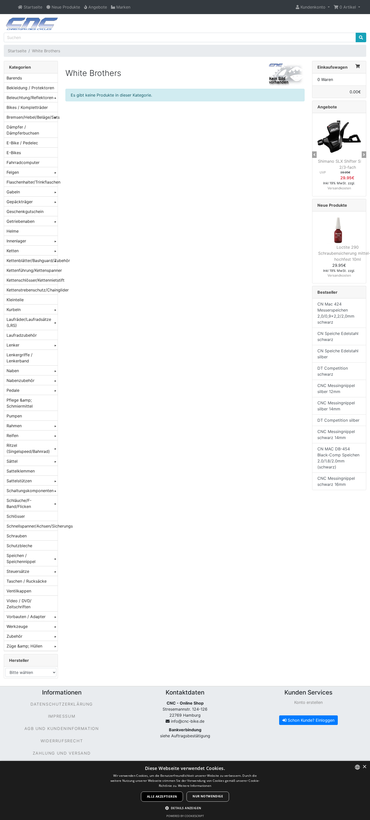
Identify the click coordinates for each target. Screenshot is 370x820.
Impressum (61, 716)
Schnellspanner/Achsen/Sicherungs (32, 526)
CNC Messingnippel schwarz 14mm (336, 434)
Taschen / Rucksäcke (27, 581)
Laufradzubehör (22, 335)
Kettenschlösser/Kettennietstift (32, 280)
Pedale (13, 390)
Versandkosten (339, 188)
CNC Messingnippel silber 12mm (336, 388)
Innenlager (16, 240)
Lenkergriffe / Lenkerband (19, 357)
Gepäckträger (20, 201)
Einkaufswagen (332, 67)
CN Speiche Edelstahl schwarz (337, 336)
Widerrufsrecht (62, 740)
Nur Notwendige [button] (208, 796)
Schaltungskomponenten (30, 490)
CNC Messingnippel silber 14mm (336, 405)
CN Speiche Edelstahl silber (337, 353)
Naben (13, 370)
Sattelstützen (19, 480)
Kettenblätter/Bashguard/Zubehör (32, 260)
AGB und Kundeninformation (61, 728)
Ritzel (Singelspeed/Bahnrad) (28, 448)
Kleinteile (15, 299)
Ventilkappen (19, 590)
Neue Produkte (332, 205)
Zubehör (14, 636)
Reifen (12, 435)
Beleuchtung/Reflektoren (30, 97)
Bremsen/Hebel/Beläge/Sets (32, 117)
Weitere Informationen (194, 786)
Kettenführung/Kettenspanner (32, 270)
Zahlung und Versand (62, 753)
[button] (313, 7)
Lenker (13, 345)
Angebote (327, 106)
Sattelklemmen (21, 470)
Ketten (13, 250)
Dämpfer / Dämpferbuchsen (23, 130)
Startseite (17, 50)
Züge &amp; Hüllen (24, 646)
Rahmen (14, 425)
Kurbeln (14, 309)
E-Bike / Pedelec (22, 142)
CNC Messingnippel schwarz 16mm (336, 481)
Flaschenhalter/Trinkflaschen (32, 182)
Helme (13, 231)
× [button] (364, 767)
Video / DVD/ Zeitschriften (19, 603)
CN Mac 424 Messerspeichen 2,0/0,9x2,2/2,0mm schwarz (335, 313)
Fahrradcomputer (23, 162)
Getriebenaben (20, 221)
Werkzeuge (17, 626)
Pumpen (14, 415)
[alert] (185, 790)
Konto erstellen (308, 702)
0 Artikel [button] (347, 7)
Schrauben (17, 535)
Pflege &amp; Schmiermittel (20, 403)
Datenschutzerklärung (61, 704)
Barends (14, 77)
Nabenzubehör (20, 380)
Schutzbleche (19, 545)
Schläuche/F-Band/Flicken (19, 503)
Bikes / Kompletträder (27, 107)
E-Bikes (14, 152)
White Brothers (46, 50)
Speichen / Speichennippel (21, 558)
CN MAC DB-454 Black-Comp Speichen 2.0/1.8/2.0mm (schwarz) (338, 457)
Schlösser (16, 516)
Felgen (13, 172)
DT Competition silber (338, 420)
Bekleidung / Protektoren (30, 87)
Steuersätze (18, 571)
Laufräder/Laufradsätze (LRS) (29, 322)
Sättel (12, 461)
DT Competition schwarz (332, 371)
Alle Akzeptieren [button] (162, 796)
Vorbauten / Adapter (26, 616)
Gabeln (13, 191)
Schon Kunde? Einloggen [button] (310, 720)
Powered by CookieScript (185, 816)
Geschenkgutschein (25, 211)
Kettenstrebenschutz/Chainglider (32, 289)
